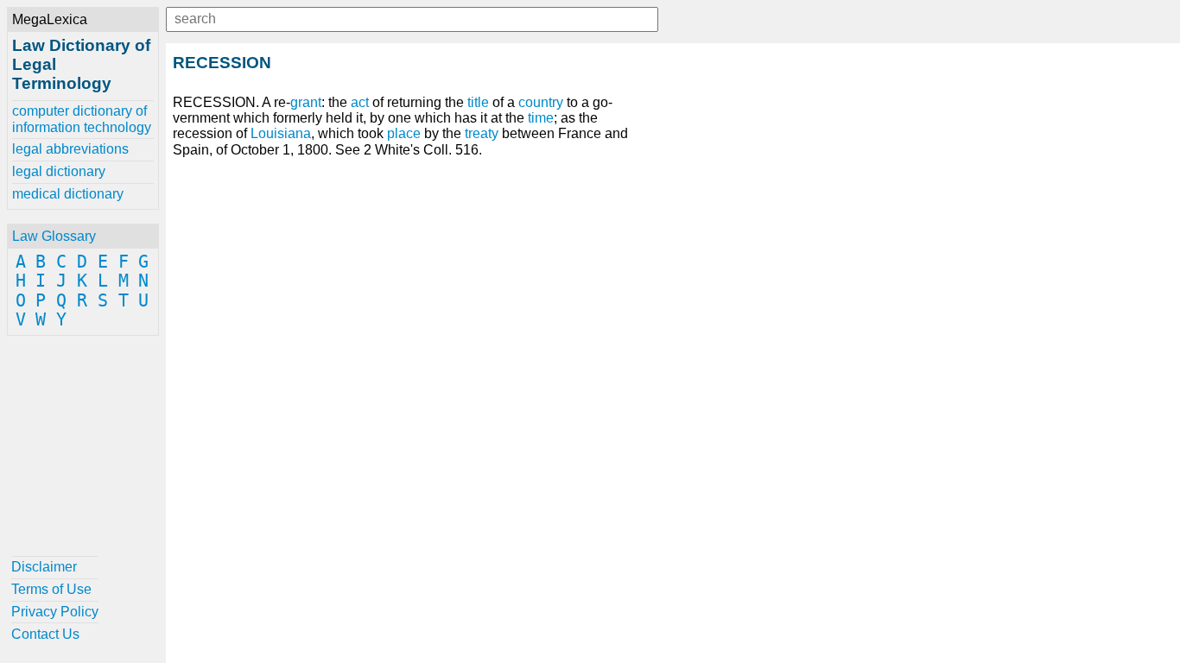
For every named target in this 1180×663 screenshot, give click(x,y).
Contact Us (45, 634)
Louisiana (281, 133)
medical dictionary (68, 193)
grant (305, 102)
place (404, 133)
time (541, 117)
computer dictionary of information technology (81, 119)
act (360, 102)
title (478, 102)
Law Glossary (54, 236)
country (540, 102)
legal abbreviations (70, 149)
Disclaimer (44, 566)
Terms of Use (51, 589)
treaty (481, 133)
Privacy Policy (54, 611)
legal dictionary (58, 171)
